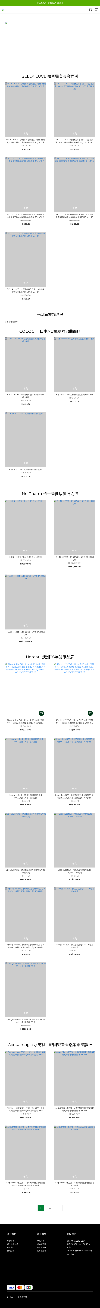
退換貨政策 (41, 1244)
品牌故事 (10, 1241)
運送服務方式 (12, 1244)
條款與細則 (41, 1247)
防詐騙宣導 (41, 1251)
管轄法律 (10, 1251)
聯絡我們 (10, 1247)
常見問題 (40, 1241)
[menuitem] (41, 1208)
